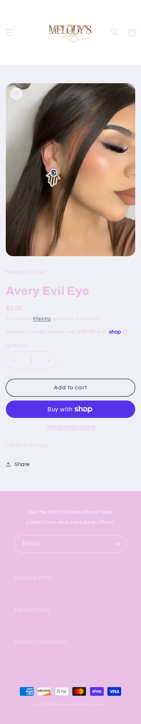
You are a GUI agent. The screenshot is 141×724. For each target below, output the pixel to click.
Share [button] (22, 464)
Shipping (42, 319)
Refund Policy (32, 610)
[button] (9, 32)
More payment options (70, 427)
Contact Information (40, 642)
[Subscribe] (118, 544)
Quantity (16, 345)
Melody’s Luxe (60, 704)
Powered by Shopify (89, 704)
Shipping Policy (34, 577)
